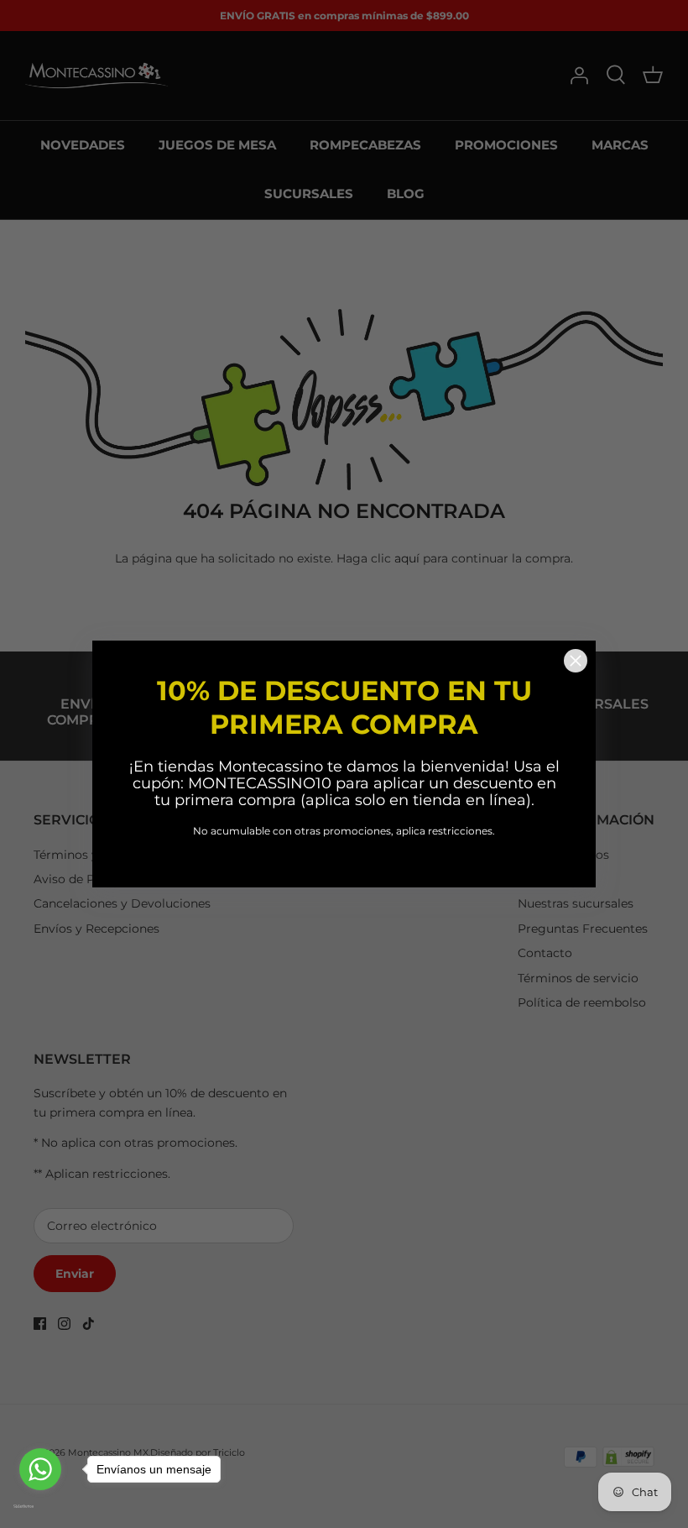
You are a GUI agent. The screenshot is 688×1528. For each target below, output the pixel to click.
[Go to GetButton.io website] (40, 1506)
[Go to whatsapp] (40, 1469)
